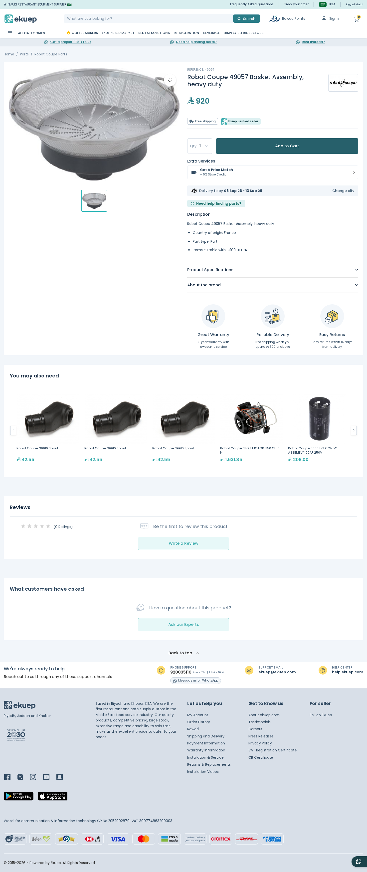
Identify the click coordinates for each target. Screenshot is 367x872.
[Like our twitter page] (23, 777)
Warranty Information (206, 750)
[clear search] (231, 18)
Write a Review (183, 543)
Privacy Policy (260, 743)
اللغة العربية (354, 4)
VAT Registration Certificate (272, 750)
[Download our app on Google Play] (19, 797)
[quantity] (199, 146)
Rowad (193, 728)
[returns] (332, 316)
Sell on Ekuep (321, 714)
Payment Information (206, 743)
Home (9, 54)
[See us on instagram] (36, 777)
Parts (24, 54)
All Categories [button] (31, 33)
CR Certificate (260, 757)
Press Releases (261, 736)
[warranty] (213, 316)
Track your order (296, 4)
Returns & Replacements (209, 764)
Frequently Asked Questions (252, 4)
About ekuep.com (264, 714)
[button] (327, 4)
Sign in (335, 18)
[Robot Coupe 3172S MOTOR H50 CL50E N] (252, 430)
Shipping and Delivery (205, 736)
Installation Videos (203, 771)
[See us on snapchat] (62, 777)
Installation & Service (205, 757)
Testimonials (259, 721)
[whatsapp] (359, 861)
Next (354, 430)
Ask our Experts (183, 624)
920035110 (180, 672)
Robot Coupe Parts (50, 54)
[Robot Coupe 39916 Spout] (48, 430)
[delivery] (273, 316)
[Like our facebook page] (10, 777)
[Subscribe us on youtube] (49, 777)
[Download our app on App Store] (53, 797)
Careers (255, 728)
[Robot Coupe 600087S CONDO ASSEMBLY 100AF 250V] (320, 430)
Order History (198, 721)
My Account (197, 714)
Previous (13, 430)
